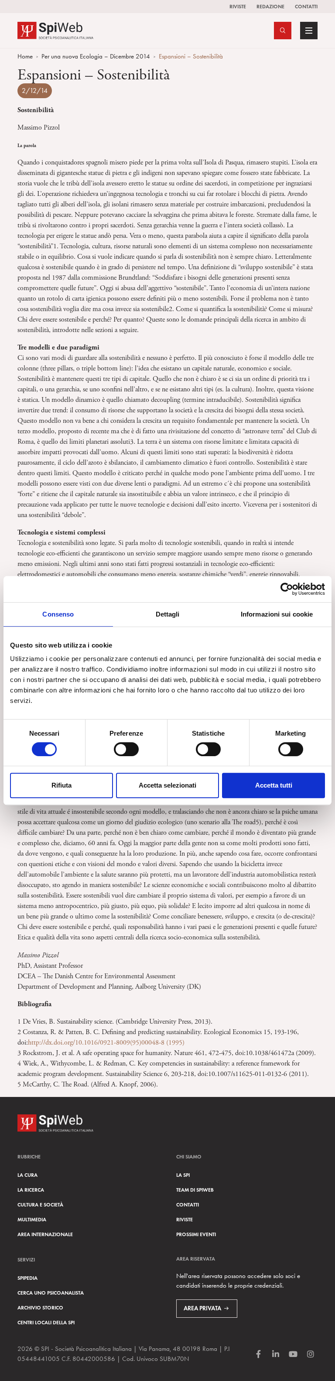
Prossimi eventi (196, 1234)
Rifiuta (61, 785)
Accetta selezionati (167, 785)
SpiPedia (27, 1278)
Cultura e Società (40, 1204)
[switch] (126, 749)
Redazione (270, 6)
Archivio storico (40, 1307)
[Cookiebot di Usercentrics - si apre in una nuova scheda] (287, 589)
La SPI (183, 1175)
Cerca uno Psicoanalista (50, 1292)
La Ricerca (30, 1189)
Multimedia (31, 1219)
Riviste (237, 6)
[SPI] (55, 29)
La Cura (27, 1175)
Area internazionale (45, 1234)
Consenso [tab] (58, 614)
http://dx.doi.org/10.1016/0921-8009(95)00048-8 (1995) (106, 1042)
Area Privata (202, 1308)
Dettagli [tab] (168, 614)
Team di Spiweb (195, 1189)
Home (25, 56)
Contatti (306, 6)
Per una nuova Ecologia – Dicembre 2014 (95, 56)
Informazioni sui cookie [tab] (277, 614)
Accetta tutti (273, 785)
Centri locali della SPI (46, 1322)
